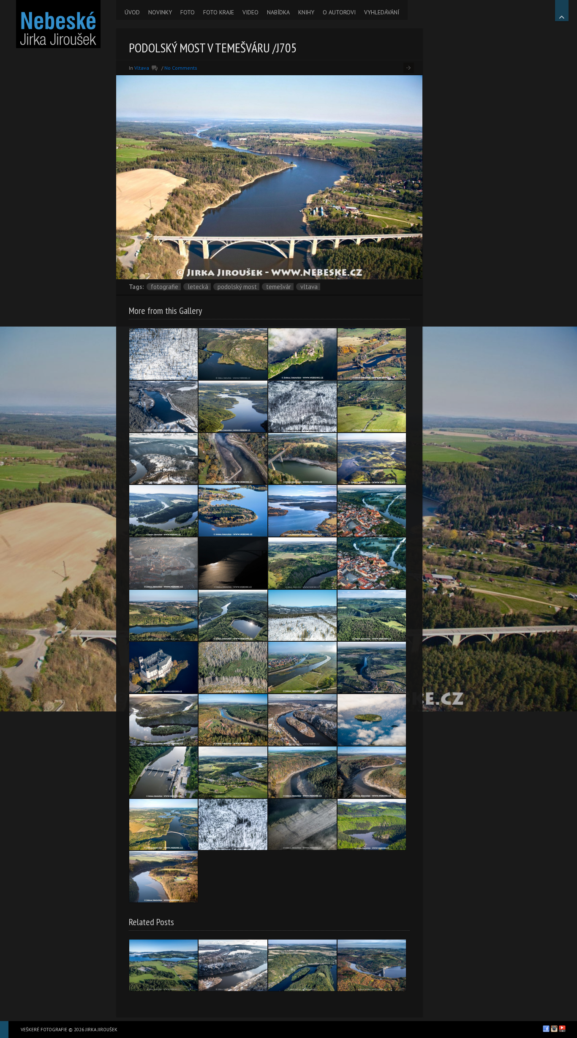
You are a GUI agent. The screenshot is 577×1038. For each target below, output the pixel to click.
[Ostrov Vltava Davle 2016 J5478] (302, 965)
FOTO (187, 12)
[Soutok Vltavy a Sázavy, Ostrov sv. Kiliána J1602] (163, 511)
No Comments (180, 68)
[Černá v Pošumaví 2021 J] (163, 965)
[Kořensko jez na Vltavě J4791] (163, 772)
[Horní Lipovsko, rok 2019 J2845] (371, 772)
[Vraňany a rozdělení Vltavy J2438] (302, 667)
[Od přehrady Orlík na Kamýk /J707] (371, 459)
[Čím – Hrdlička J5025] (233, 354)
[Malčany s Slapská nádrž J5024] (163, 615)
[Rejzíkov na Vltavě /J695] (163, 876)
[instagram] (554, 1028)
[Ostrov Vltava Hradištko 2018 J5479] (233, 965)
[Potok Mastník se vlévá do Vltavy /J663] (371, 824)
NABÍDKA (278, 12)
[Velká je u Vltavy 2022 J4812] (302, 563)
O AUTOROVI (339, 12)
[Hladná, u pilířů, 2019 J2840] (233, 459)
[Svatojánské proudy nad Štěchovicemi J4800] (371, 615)
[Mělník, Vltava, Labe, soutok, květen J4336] (371, 511)
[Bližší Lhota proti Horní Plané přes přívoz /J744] (302, 511)
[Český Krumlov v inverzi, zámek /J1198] (163, 563)
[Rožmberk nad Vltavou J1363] (371, 406)
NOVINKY (160, 12)
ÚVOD (132, 12)
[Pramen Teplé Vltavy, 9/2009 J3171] (233, 667)
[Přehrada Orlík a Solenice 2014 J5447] (371, 965)
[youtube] (562, 1028)
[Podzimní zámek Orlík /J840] (163, 667)
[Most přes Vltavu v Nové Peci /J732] (371, 354)
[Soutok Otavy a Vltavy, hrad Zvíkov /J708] (302, 354)
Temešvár (278, 286)
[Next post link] (408, 68)
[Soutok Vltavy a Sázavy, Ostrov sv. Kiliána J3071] (163, 720)
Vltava (141, 68)
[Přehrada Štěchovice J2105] (233, 615)
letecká (198, 286)
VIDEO (250, 12)
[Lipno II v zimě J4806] (163, 406)
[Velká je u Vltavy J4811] (233, 772)
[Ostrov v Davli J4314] (302, 720)
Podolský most (237, 286)
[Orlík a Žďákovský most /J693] (163, 824)
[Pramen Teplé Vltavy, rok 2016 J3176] (302, 406)
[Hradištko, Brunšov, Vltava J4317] (371, 667)
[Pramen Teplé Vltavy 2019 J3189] (163, 354)
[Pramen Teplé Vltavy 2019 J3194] (302, 615)
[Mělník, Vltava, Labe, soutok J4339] (371, 563)
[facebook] (546, 1028)
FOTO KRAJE (218, 12)
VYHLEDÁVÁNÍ (381, 12)
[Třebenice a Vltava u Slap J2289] (163, 459)
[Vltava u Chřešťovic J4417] (302, 824)
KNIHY (306, 12)
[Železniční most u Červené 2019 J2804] (302, 459)
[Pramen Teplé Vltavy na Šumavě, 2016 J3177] (233, 824)
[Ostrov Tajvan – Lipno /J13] (371, 720)
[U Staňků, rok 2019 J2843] (302, 772)
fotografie (164, 286)
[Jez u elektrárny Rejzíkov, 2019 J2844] (233, 720)
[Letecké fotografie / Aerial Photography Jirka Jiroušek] (58, 24)
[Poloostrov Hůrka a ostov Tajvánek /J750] (233, 511)
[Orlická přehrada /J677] (233, 406)
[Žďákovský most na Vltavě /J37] (233, 563)
